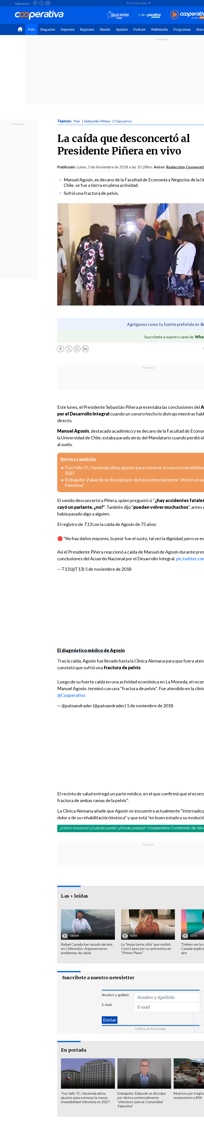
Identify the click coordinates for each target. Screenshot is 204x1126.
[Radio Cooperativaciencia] (149, 15)
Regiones (87, 29)
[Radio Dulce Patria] (117, 15)
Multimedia (159, 29)
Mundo (105, 29)
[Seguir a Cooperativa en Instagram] (47, 3)
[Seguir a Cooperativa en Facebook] (35, 3)
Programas (182, 29)
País (31, 29)
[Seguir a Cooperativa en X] (41, 3)
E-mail (106, 1005)
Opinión (122, 29)
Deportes (68, 29)
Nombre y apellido (115, 995)
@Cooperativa (71, 695)
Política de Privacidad (150, 1029)
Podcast (139, 29)
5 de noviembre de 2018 (108, 569)
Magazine (47, 29)
